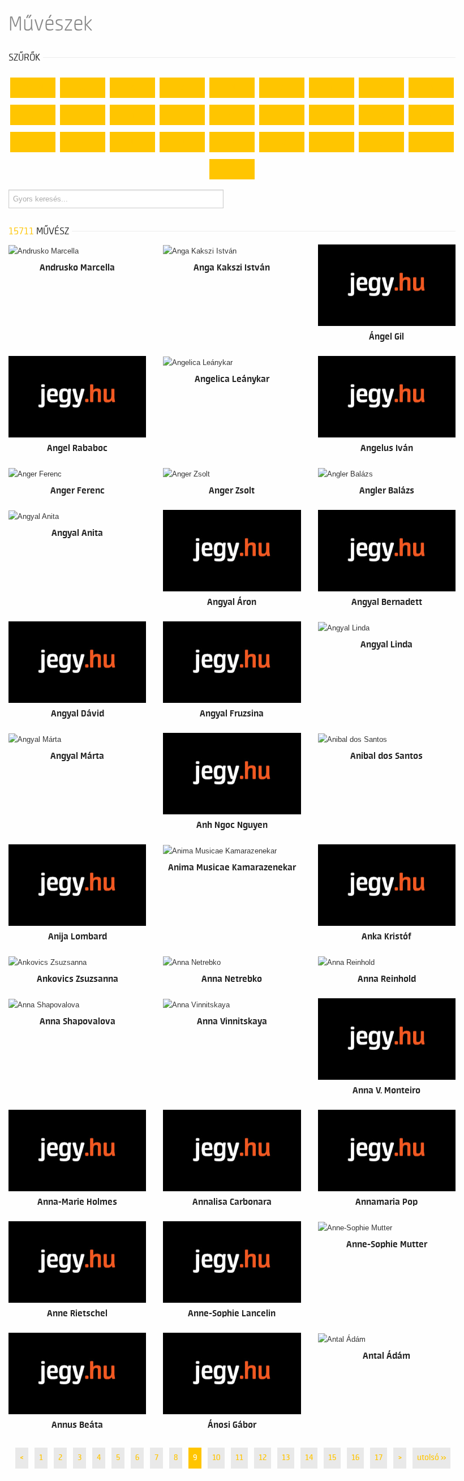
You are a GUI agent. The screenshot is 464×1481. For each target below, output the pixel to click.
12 (263, 1457)
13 (286, 1457)
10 (216, 1457)
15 (332, 1457)
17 (379, 1457)
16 (355, 1457)
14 (309, 1457)
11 (239, 1457)
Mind (33, 88)
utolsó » (431, 1457)
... (232, 169)
